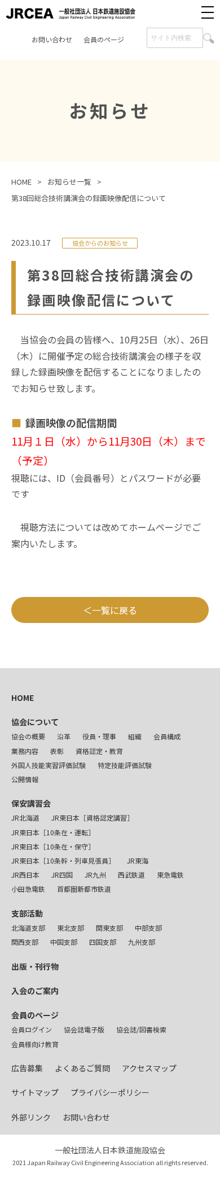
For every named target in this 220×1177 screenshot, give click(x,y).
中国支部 (63, 942)
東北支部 (70, 927)
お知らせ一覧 (69, 181)
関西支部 (24, 942)
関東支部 (109, 927)
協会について (35, 721)
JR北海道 (25, 817)
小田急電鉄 (28, 888)
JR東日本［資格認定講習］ (92, 817)
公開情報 (24, 779)
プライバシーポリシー (110, 1092)
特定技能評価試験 (125, 765)
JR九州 (95, 874)
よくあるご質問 (82, 1068)
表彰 (57, 751)
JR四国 (62, 874)
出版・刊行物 (35, 966)
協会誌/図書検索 (141, 1029)
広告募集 (27, 1068)
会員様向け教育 (35, 1044)
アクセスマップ (149, 1068)
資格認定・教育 (99, 751)
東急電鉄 (170, 874)
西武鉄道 (131, 874)
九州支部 (141, 942)
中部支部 (148, 927)
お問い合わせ (52, 39)
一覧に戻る (114, 610)
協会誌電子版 (84, 1029)
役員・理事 (99, 736)
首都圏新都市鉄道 (84, 888)
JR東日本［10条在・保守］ (53, 846)
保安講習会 (31, 803)
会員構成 (167, 736)
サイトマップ (35, 1092)
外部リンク (31, 1117)
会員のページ (103, 39)
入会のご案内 (35, 990)
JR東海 (137, 860)
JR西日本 (25, 874)
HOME (21, 181)
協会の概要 (28, 736)
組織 (135, 736)
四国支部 (102, 942)
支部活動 (27, 913)
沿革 (64, 736)
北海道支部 (28, 927)
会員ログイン (31, 1029)
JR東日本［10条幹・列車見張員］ (63, 860)
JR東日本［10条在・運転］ (53, 832)
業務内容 (24, 751)
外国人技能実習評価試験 (48, 765)
